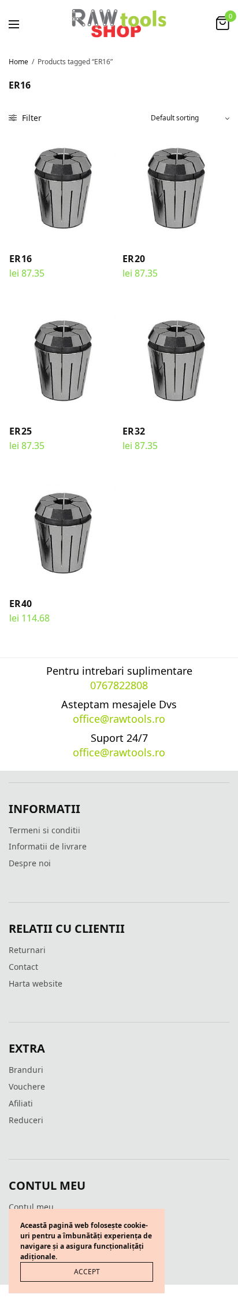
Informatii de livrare (48, 846)
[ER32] (175, 360)
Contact (23, 966)
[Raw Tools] (119, 23)
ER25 (20, 431)
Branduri (26, 1069)
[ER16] (62, 187)
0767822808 (119, 685)
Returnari (27, 949)
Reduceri (26, 1120)
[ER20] (175, 187)
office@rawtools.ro (119, 719)
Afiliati (21, 1103)
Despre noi (30, 863)
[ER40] (62, 532)
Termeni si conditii (44, 830)
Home (18, 62)
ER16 (20, 258)
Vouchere (27, 1086)
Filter (31, 117)
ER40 (20, 603)
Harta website (35, 983)
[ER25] (62, 360)
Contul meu (31, 1206)
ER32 (133, 431)
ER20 (133, 258)
